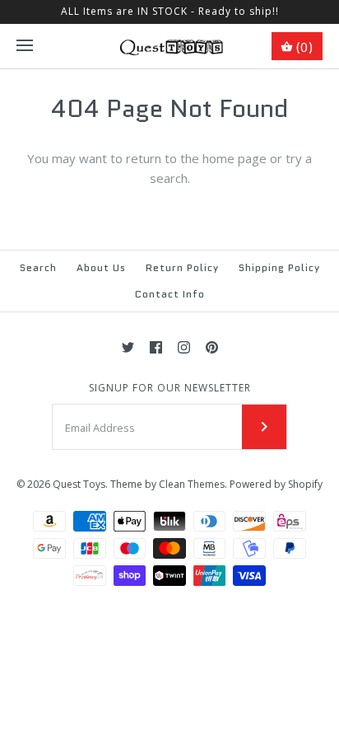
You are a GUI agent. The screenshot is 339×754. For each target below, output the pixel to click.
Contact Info (170, 294)
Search (38, 267)
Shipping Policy (279, 267)
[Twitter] (128, 347)
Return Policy (182, 267)
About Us (101, 267)
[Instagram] (184, 347)
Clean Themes (192, 484)
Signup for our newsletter (170, 388)
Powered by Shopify (276, 484)
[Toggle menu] (24, 46)
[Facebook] (156, 347)
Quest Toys (79, 484)
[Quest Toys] (169, 46)
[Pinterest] (212, 347)
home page (234, 158)
